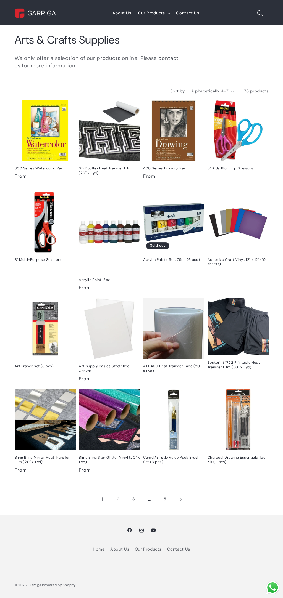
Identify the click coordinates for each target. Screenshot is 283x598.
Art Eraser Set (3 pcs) (34, 366)
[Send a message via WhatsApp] (272, 587)
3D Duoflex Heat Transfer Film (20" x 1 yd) (105, 170)
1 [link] (102, 499)
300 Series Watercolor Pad (39, 168)
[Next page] (180, 499)
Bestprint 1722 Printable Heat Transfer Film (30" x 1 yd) (234, 365)
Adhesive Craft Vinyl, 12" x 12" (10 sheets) (237, 262)
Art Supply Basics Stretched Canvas (104, 368)
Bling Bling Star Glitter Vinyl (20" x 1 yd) (109, 459)
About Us (119, 549)
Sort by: (177, 91)
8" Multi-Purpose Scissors (38, 259)
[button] (154, 13)
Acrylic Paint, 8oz (94, 280)
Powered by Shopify (58, 585)
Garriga (35, 585)
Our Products (148, 549)
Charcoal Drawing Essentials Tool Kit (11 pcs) (237, 459)
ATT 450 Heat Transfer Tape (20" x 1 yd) (172, 368)
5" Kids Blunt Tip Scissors (230, 168)
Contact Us (178, 549)
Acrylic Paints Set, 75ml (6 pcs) (171, 259)
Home (99, 549)
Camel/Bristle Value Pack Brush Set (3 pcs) (171, 459)
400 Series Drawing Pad (164, 168)
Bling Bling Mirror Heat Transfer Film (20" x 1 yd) (42, 459)
